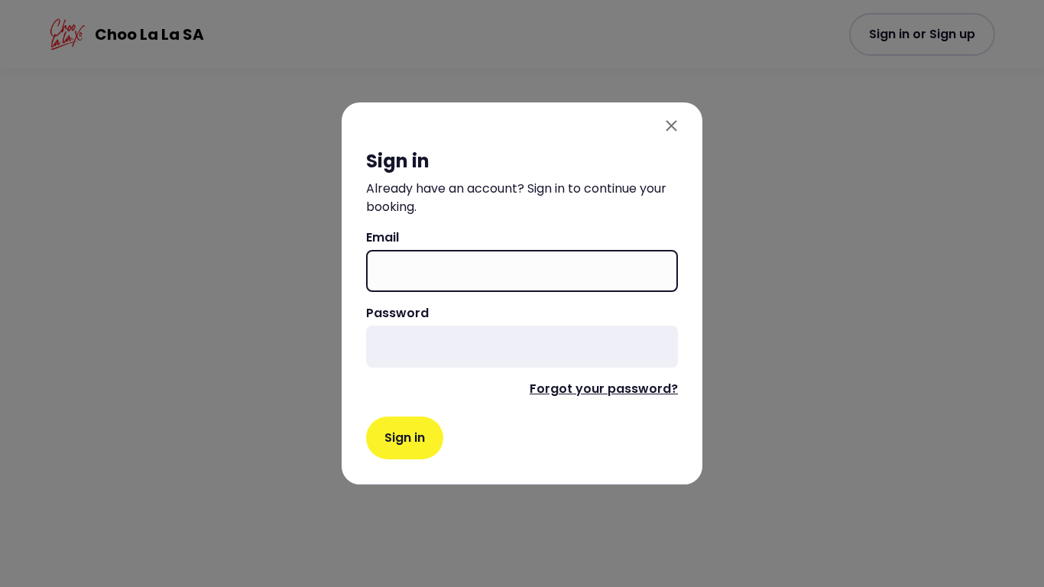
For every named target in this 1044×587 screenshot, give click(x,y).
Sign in (404, 437)
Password (397, 313)
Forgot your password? (604, 388)
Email (382, 237)
